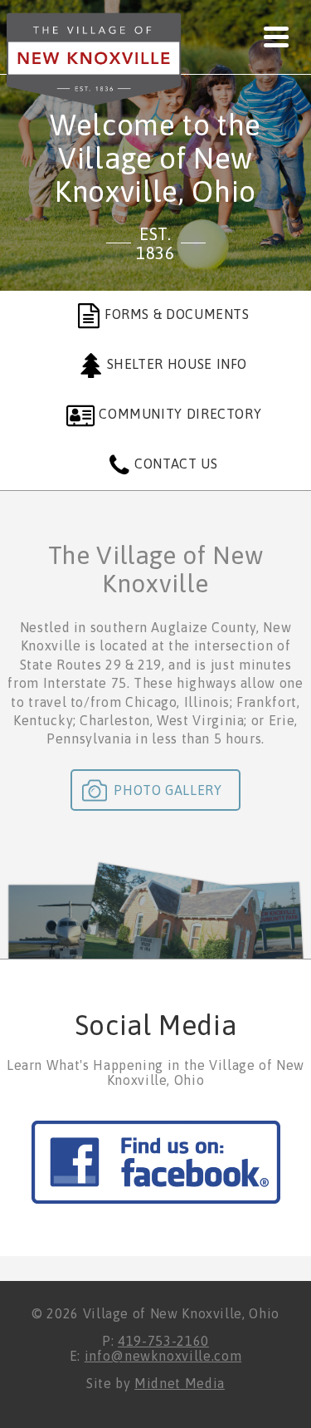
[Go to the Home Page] (94, 60)
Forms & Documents (177, 314)
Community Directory (180, 413)
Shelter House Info (177, 363)
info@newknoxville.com (163, 1355)
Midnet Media (179, 1383)
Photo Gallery (167, 790)
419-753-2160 (163, 1340)
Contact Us (175, 463)
